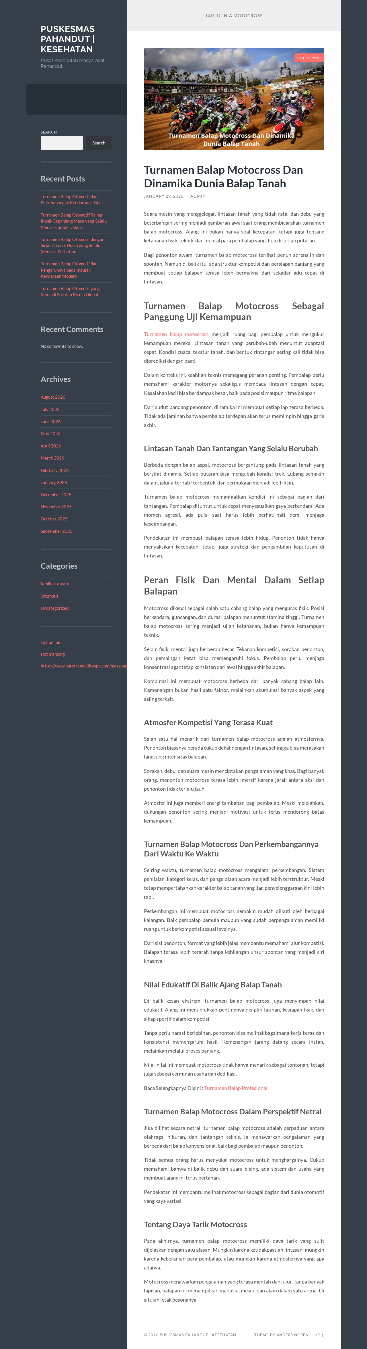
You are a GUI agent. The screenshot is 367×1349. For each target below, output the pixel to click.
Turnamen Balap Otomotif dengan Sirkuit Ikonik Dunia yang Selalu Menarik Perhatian (72, 245)
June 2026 (51, 421)
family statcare (55, 583)
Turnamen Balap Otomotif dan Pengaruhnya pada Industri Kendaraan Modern (69, 270)
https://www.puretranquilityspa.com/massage (84, 665)
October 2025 (54, 518)
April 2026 (51, 445)
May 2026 (50, 433)
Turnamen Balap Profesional (236, 1088)
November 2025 (56, 506)
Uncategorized (55, 608)
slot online (50, 642)
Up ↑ (319, 1335)
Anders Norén (292, 1335)
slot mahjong (53, 654)
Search (49, 132)
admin (198, 196)
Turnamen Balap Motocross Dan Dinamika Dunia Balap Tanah (223, 176)
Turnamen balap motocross (176, 334)
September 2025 (57, 531)
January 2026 (54, 482)
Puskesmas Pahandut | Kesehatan (68, 39)
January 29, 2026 (164, 196)
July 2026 (50, 409)
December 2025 (56, 494)
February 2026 (55, 470)
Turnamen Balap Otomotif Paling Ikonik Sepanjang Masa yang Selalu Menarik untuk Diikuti (74, 221)
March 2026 (52, 457)
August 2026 (53, 397)
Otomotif (49, 596)
